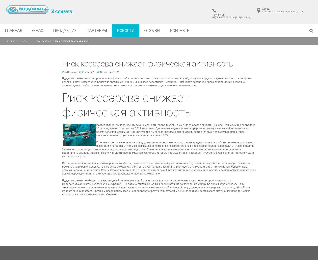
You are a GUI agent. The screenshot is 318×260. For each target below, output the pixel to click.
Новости (25, 41)
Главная (10, 41)
